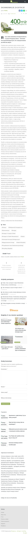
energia (14, 230)
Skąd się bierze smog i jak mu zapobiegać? (16, 423)
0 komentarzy (13, 13)
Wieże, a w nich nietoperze (17, 458)
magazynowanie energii (8, 242)
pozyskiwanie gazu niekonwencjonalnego (12, 245)
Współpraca (3, 525)
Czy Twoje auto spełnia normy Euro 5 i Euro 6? (16, 436)
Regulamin (3, 523)
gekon (23, 236)
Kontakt (2, 512)
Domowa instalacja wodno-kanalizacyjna (16, 443)
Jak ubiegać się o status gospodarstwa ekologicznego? (20, 330)
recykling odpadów (7, 248)
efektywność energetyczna (15, 227)
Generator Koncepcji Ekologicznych (11, 239)
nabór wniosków (21, 242)
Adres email (4, 392)
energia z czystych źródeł (8, 233)
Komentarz (4, 369)
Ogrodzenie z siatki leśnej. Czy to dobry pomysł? (17, 416)
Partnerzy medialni (4, 519)
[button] (25, 1)
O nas (2, 516)
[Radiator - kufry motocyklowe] (14, 310)
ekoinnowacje (5, 230)
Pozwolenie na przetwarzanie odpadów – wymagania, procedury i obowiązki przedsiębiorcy (13, 466)
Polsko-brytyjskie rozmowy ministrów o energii (13, 303)
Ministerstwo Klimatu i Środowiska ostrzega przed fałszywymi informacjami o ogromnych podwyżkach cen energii (14, 298)
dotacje (4, 227)
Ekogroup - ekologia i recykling (18, 531)
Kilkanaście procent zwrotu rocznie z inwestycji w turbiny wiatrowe (18, 430)
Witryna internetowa (6, 398)
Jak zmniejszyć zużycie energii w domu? (12, 287)
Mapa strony (3, 514)
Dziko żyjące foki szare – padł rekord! (7, 347)
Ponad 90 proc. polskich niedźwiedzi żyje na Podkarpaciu (20, 348)
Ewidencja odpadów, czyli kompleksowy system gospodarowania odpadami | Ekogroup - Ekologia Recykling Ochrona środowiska (13, 462)
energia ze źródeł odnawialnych (10, 236)
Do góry (25, 533)
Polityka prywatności (5, 521)
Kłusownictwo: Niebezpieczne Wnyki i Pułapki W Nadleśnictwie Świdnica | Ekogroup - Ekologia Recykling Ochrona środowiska (13, 481)
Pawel (6, 10)
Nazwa (3, 386)
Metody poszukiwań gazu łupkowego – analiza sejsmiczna (6, 321)
